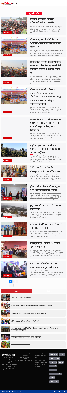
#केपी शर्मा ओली (54, 382)
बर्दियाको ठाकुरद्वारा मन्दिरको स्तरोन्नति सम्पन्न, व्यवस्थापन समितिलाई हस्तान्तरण (31, 305)
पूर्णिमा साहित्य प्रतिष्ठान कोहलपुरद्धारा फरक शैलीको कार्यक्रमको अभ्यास (45, 188)
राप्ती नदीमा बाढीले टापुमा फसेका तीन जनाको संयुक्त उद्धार (26, 337)
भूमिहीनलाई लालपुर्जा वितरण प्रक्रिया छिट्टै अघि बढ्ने (25, 321)
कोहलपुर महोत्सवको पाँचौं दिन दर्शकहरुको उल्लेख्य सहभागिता (42, 20)
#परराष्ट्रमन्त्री (53, 370)
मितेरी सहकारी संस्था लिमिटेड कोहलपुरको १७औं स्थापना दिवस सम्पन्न (45, 169)
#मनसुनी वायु (53, 362)
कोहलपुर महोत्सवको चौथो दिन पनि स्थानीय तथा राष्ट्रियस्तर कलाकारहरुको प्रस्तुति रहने (45, 43)
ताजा (16, 291)
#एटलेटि (62, 354)
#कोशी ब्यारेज (53, 354)
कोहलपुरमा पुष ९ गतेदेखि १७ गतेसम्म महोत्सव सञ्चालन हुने (45, 245)
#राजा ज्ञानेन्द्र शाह (54, 358)
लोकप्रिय (49, 291)
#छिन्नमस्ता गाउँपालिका (55, 374)
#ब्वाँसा (61, 362)
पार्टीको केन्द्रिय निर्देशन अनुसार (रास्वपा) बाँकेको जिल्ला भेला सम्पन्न (46, 226)
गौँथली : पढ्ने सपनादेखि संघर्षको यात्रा (21, 298)
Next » (11, 285)
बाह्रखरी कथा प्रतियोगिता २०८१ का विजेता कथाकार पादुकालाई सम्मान (44, 265)
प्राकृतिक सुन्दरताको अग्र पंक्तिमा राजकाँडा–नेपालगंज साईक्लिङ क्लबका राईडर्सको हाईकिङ (45, 149)
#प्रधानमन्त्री (53, 366)
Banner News (7, 32)
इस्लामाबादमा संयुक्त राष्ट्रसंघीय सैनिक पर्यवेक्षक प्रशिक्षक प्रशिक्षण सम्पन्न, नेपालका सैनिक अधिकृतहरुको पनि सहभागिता (34, 329)
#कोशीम (52, 378)
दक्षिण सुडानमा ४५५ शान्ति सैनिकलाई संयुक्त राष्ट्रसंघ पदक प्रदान (28, 313)
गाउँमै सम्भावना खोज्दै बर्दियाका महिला (20, 345)
